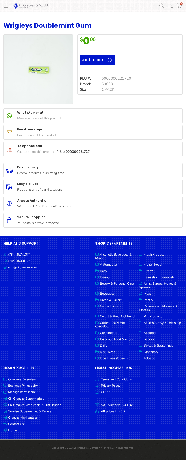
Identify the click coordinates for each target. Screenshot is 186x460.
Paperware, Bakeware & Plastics (158, 308)
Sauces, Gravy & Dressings (163, 323)
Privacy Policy (110, 386)
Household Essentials (159, 277)
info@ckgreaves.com (22, 267)
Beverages (107, 293)
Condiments (108, 333)
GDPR (105, 392)
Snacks (149, 339)
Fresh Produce (154, 254)
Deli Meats (107, 352)
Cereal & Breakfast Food (117, 316)
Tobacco (149, 358)
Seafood (150, 333)
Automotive (108, 264)
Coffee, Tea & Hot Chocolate (110, 325)
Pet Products (153, 316)
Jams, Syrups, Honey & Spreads (157, 285)
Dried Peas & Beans (114, 358)
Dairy (103, 345)
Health (148, 271)
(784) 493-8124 (19, 261)
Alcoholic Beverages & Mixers (113, 256)
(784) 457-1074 (19, 254)
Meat (147, 293)
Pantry (148, 300)
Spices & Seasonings (158, 345)
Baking (105, 277)
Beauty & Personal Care (117, 283)
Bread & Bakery (111, 300)
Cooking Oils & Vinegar (116, 339)
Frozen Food (153, 264)
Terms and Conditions (116, 379)
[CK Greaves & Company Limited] (31, 6)
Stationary (151, 352)
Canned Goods (110, 306)
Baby (103, 271)
